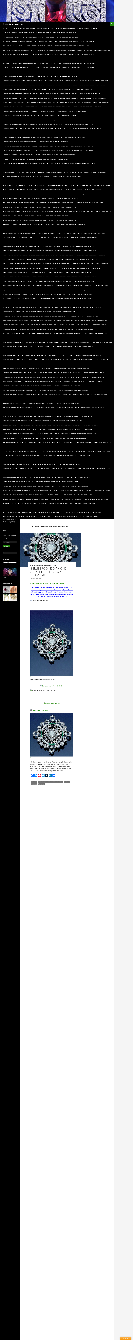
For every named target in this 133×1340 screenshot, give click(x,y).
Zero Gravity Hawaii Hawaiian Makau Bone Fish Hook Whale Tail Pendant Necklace (76, 516)
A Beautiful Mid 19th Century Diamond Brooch (47, 67)
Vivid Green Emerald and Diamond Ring (34, 507)
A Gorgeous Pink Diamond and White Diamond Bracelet (71, 111)
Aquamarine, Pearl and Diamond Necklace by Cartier (62, 207)
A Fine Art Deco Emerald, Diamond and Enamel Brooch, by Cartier (79, 67)
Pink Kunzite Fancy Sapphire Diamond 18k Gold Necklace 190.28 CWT (20, 429)
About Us (93, 172)
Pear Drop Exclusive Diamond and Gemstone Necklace (67, 420)
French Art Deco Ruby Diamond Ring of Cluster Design (17, 303)
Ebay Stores (102, 255)
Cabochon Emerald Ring (9, 237)
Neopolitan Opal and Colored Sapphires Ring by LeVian (17, 416)
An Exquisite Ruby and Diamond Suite (12, 198)
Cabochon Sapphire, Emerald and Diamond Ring (84, 237)
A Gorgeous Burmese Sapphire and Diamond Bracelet (17, 93)
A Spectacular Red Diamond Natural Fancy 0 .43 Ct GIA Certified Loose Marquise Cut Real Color (28, 163)
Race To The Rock (89, 429)
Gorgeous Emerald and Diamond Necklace (68, 337)
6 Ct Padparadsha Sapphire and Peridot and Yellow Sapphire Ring (44, 58)
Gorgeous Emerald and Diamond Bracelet (14, 337)
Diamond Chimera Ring (90, 250)
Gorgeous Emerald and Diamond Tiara (63, 346)
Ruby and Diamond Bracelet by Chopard (54, 438)
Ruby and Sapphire (67, 442)
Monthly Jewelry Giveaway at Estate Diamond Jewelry (89, 407)
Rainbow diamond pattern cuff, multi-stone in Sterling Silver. (19, 433)
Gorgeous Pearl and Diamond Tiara (55, 364)
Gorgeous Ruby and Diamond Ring (31, 368)
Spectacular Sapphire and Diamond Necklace (44, 464)
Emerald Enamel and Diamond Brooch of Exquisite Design (61, 276)
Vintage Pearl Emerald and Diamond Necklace (82, 503)
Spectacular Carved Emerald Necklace (41, 460)
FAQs (84, 290)
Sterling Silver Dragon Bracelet (11, 473)
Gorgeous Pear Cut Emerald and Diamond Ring (31, 364)
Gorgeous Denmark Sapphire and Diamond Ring (93, 324)
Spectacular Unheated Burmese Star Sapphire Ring (96, 468)
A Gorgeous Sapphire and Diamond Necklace (51, 124)
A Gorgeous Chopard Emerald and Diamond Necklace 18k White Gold (51, 93)
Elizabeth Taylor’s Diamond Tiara (89, 259)
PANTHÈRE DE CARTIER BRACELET (43, 420)
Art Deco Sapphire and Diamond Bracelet (57, 215)
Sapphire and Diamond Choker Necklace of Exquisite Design (18, 446)
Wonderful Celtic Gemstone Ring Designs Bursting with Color (19, 512)
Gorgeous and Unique (92, 316)
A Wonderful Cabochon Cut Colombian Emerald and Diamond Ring (64, 172)
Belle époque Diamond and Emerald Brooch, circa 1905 (48, 572)
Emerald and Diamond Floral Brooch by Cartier (56, 263)
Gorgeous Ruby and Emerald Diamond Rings (54, 368)
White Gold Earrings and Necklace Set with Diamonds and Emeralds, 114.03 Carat (86, 507)
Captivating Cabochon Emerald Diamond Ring (15, 242)
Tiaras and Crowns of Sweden (102, 490)
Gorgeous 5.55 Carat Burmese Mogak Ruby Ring (38, 311)
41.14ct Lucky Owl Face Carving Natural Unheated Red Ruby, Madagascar (74, 54)
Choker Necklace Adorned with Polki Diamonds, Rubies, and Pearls (47, 242)
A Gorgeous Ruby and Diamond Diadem (44, 115)
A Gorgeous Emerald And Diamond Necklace (14, 98)
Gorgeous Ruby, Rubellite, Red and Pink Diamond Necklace (43, 372)
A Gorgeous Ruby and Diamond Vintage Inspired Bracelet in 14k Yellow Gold (23, 120)
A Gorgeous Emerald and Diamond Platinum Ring (93, 98)
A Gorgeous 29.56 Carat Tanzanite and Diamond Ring (64, 76)
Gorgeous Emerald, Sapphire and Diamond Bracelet (32, 355)
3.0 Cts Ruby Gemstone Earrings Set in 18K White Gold (16, 54)
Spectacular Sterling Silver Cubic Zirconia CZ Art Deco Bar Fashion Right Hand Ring (59, 468)
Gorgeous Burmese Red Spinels (100, 320)
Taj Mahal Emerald (84, 473)
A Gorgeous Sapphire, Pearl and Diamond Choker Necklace (18, 128)
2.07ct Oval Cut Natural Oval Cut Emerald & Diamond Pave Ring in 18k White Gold (89, 50)
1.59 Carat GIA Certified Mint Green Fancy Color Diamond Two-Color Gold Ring (76, 28)
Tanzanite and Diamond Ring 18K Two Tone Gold (15, 477)
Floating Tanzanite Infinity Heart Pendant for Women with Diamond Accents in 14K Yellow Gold (66, 298)
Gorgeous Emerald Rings (9, 355)
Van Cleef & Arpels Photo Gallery (83, 494)
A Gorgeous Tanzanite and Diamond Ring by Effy (42, 133)
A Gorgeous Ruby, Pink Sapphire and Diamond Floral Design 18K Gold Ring (64, 120)
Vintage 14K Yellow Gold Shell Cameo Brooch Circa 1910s (65, 499)
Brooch (67, 781)
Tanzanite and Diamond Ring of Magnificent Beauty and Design (46, 477)
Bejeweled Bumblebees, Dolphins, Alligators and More (71, 224)
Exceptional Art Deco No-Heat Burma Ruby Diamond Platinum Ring (74, 285)
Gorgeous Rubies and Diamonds (11, 368)
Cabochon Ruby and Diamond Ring (27, 237)
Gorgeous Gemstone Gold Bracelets (61, 359)
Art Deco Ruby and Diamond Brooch (12, 215)
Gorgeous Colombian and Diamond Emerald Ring (16, 324)
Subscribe (6, 546)
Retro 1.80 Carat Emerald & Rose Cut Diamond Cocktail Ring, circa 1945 (79, 433)
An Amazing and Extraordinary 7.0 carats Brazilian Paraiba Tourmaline (89, 181)
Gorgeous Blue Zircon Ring (82, 320)
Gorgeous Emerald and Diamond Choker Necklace (41, 337)
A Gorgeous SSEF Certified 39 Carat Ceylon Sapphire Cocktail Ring (53, 128)
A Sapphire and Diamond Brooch (59, 146)
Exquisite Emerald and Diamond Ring (70, 290)
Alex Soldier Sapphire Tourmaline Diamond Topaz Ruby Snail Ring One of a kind (60, 176)
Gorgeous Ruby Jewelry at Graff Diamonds (14, 372)
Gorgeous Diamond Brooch (10, 329)
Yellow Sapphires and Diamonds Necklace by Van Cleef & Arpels (36, 516)
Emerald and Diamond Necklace (80, 263)
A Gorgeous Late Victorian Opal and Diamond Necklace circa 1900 (20, 106)
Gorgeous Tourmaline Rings (94, 381)
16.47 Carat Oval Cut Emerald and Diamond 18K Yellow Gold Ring (20, 41)
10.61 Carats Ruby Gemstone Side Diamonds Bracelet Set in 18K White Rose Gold (56, 32)
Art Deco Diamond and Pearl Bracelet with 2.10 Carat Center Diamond (21, 211)
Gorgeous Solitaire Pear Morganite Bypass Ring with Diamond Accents (42, 381)
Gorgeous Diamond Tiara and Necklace (13, 333)
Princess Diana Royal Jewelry (65, 429)
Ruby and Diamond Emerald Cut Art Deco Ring (15, 442)
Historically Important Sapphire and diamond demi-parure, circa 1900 (21, 394)
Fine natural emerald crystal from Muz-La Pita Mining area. (50, 294)
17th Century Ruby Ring (45, 41)
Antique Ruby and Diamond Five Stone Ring (35, 207)
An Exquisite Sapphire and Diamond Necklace (69, 198)
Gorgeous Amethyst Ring (77, 316)
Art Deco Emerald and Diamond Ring (51, 211)
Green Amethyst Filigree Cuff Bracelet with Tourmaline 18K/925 (19, 390)
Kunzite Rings (50, 403)
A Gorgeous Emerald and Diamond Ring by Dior (38, 102)
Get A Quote (6, 307)
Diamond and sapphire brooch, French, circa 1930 (68, 250)
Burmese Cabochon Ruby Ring (47, 233)
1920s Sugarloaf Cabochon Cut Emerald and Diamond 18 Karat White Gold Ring (24, 45)
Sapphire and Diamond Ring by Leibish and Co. (82, 446)
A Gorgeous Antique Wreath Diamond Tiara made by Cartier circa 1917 (21, 89)
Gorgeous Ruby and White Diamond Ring (78, 368)
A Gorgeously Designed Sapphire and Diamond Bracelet (53, 141)
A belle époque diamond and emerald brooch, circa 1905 (48, 583)
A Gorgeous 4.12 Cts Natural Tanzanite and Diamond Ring (95, 80)
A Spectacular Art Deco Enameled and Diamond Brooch (17, 150)
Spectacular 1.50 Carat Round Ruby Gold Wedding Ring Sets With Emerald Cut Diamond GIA (67, 455)
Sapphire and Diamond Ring (44, 446)
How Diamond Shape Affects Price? (51, 394)
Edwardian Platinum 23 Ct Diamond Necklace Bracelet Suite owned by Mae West (24, 259)
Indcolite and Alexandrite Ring (99, 394)
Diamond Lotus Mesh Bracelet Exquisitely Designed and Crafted (37, 255)
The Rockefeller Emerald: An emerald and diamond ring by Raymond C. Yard (23, 486)
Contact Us (65, 246)
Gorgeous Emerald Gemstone (74, 351)
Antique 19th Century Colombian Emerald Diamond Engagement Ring (54, 202)
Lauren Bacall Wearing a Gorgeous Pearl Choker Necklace (18, 407)
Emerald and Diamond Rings (39, 272)
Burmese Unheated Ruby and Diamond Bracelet (69, 233)
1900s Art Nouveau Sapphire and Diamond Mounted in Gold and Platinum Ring (74, 41)
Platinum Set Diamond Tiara (47, 429)
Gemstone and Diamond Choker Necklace (45, 303)
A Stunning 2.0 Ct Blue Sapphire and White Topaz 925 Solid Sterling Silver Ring (50, 167)
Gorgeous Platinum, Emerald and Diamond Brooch (99, 364)
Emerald (41, 784)
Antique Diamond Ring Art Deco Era (12, 207)
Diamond (34, 784)
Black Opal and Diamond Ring (77, 228)
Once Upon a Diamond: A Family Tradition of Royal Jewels (78, 416)
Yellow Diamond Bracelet (10, 516)
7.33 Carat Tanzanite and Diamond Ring (99, 58)
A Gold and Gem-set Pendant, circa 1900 (13, 72)
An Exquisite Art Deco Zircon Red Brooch (14, 189)
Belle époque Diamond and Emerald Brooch (43, 565)
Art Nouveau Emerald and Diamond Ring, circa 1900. (62, 220)
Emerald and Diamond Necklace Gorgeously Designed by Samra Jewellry (22, 268)
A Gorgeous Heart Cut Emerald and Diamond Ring (95, 102)
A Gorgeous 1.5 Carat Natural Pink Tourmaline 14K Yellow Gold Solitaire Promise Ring (25, 76)
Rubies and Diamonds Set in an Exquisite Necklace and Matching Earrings (22, 438)
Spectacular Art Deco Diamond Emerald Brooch (16, 460)
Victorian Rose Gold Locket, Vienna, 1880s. (37, 499)
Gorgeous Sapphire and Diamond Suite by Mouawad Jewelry (64, 377)
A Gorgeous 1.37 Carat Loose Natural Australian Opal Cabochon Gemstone (45, 72)
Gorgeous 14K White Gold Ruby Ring (48, 307)
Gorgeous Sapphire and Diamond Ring (71, 372)
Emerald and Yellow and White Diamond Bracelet (16, 276)
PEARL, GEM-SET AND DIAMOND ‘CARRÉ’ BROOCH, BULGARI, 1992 (18, 425)
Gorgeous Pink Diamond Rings (75, 364)
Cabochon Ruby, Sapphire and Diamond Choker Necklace (54, 237)
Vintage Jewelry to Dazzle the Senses (58, 503)
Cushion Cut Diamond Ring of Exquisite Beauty (82, 246)
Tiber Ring (5, 494)
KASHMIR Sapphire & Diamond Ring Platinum (84, 399)
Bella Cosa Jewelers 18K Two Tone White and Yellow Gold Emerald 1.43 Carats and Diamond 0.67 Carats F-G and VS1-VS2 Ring (35, 228)
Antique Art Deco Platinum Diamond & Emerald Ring (89, 202)
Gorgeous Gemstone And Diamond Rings (38, 359)
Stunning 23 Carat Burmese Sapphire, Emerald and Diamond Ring (39, 473)
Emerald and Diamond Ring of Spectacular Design (16, 272)
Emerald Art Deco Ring (38, 276)
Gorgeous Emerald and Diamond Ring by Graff (15, 346)
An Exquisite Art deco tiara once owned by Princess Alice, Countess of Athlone (92, 185)
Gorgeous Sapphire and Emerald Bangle (93, 377)
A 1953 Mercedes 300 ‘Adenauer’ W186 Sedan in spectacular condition (77, 63)
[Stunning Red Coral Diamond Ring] (13, 589)
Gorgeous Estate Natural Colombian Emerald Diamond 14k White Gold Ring (81, 355)
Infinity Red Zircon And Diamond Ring (13, 399)
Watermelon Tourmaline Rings (54, 507)
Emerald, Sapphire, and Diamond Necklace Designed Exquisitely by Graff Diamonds (49, 281)
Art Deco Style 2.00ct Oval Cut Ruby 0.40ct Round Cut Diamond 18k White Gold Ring (24, 220)
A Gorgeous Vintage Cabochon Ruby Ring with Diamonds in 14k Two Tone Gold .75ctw (79, 133)
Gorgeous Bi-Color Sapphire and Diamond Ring (15, 320)
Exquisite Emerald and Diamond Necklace (14, 290)
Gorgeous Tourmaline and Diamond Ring (74, 381)
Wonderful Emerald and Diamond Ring (48, 512)
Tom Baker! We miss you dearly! (18, 494)
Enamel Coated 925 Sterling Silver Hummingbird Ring (16, 285)
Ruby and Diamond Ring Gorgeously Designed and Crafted (44, 442)
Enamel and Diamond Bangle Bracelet (84, 281)
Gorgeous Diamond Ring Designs (84, 329)
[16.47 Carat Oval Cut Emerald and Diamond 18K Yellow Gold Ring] (6, 597)
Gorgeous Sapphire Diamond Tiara (12, 381)
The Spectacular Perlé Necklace (79, 486)
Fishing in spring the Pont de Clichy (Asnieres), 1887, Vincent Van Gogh (21, 298)
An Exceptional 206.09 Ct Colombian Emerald (14, 185)
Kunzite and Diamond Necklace (36, 403)
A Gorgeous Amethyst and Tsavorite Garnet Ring (92, 85)
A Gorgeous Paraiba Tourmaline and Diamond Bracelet (86, 106)
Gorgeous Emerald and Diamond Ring (13, 342)
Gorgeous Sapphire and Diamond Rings (35, 377)
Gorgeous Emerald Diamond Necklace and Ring (51, 351)
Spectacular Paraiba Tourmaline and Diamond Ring (16, 464)
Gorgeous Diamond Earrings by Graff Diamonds (33, 329)
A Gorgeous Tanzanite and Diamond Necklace (15, 133)
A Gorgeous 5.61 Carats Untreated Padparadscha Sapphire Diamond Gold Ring (23, 85)
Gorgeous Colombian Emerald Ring (69, 324)
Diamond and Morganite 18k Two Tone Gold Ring (40, 250)
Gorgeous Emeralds (53, 355)
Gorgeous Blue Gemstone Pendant (63, 320)
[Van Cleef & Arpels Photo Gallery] (6, 589)
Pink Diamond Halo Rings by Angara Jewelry (69, 425)
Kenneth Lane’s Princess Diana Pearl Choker (14, 403)
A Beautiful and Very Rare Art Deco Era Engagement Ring (17, 67)
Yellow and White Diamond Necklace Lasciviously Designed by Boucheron (81, 512)
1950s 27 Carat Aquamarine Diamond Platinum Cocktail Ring (18, 50)
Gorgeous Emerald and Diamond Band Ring (96, 333)
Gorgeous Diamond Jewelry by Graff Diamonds (60, 329)
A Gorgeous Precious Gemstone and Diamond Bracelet (17, 115)
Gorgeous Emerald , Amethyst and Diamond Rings (39, 333)
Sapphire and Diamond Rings (103, 446)
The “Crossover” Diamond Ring (83, 477)
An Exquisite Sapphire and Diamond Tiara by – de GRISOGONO (18, 202)
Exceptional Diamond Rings (101, 285)
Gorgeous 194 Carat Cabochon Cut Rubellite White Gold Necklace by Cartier (80, 307)
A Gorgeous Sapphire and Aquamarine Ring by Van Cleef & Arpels (20, 124)
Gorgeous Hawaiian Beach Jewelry (82, 359)
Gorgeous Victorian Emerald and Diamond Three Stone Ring (36, 385)
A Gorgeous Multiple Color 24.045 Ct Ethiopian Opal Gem (55, 106)
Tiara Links (88, 490)
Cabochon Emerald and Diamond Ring (94, 233)
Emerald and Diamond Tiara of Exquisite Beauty (78, 272)
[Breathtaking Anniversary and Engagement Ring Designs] (13, 597)
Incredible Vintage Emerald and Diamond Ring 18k (76, 394)
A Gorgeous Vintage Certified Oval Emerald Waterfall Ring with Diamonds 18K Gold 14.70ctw (27, 137)
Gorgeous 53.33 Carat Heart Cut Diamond (64, 311)
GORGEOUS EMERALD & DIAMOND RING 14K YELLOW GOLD (68, 333)
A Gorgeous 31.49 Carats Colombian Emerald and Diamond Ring (61, 80)
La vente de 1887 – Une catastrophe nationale (68, 403)
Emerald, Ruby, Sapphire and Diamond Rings (14, 281)
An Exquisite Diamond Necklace (74, 189)
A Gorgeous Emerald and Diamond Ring (13, 102)
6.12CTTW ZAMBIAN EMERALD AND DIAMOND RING (75, 58)
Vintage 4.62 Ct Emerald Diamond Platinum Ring (95, 499)
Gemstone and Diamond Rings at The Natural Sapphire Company (75, 303)
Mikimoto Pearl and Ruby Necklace (46, 407)
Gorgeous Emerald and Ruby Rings (84, 346)
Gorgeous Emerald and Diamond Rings (40, 346)
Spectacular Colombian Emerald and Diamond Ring (68, 460)
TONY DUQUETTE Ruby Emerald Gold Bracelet (40, 494)
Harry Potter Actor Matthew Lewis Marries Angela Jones (73, 390)
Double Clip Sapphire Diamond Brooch (86, 255)
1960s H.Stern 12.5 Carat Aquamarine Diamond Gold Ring (51, 50)
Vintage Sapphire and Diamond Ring (12, 507)
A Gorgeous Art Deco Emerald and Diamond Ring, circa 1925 (57, 89)
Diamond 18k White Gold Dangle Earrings (14, 250)
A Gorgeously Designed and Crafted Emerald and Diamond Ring (19, 141)
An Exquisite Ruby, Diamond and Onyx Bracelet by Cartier (39, 198)
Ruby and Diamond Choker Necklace (76, 438)
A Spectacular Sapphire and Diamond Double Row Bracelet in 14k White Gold (75, 163)
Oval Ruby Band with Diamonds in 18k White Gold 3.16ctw (18, 420)
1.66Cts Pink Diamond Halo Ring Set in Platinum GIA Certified (18, 32)
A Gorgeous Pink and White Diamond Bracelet (43, 111)
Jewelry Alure (28, 399)
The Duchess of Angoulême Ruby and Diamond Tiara (46, 481)
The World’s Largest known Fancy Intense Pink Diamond (68, 490)
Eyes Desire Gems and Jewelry (14, 24)
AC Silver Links (101, 172)
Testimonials (69, 477)
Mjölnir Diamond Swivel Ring (65, 407)
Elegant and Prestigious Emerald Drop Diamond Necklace (62, 259)
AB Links (86, 172)
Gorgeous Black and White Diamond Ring (41, 320)
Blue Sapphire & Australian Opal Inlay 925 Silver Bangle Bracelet (20, 233)
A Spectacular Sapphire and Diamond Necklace (15, 167)
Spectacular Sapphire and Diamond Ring (69, 464)
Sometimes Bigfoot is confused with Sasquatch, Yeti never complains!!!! (22, 455)
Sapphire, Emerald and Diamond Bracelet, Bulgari (53, 451)
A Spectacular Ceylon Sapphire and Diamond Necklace (79, 150)
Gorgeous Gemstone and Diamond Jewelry (14, 359)
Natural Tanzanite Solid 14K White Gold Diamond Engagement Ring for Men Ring (80, 412)
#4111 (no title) (6, 28)
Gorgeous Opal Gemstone (9, 364)
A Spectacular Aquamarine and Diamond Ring (82, 146)
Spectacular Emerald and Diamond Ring (94, 460)
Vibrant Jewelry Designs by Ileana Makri (13, 499)
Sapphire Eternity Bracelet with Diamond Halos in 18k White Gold (20, 451)
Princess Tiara (79, 429)
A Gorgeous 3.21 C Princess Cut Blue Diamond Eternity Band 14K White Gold (22, 80)
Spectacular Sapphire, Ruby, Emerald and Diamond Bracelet (18, 468)
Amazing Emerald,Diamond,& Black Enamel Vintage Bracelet (18, 181)
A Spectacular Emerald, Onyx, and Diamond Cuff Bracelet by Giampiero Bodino (56, 154)
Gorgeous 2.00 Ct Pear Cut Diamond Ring (13, 311)
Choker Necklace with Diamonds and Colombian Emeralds (83, 242)
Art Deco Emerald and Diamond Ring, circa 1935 (76, 211)
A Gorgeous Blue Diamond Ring (84, 89)
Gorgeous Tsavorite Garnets (10, 385)
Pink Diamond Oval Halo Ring (90, 425)
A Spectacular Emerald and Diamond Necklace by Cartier (18, 154)
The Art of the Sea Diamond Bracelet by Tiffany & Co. (16, 481)
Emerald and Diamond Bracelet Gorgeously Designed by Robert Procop (22, 263)
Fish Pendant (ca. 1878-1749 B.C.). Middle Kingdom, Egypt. (83, 294)
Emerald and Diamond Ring (51, 268)
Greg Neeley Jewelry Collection (47, 390)
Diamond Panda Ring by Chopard (64, 255)
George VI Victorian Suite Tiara (102, 303)
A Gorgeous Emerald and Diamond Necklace (40, 98)
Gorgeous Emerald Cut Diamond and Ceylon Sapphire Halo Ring (20, 351)
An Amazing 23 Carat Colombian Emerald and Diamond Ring (52, 181)
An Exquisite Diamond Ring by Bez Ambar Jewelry (15, 194)
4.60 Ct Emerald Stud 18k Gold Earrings (43, 54)
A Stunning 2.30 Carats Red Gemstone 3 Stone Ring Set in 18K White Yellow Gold (23, 172)
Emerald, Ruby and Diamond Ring (87, 276)
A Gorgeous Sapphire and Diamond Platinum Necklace (79, 124)
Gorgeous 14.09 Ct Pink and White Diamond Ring (23, 307)
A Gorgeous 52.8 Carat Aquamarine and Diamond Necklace (61, 85)
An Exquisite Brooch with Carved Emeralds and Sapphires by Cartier (45, 189)
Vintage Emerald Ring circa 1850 (11, 503)
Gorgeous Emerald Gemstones (93, 351)
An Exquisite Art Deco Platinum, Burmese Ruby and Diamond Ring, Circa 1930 (32, 28)
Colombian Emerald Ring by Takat (51, 246)
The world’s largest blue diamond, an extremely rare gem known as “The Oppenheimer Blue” (27, 490)
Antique (34, 781)
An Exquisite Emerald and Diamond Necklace (42, 194)
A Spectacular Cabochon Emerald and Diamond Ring (49, 150)
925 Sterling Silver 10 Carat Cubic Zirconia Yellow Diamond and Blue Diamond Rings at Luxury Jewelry (30, 63)
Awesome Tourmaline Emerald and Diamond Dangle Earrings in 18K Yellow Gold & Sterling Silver (28, 224)
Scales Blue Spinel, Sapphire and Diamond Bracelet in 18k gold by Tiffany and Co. (89, 451)
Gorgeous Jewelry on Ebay (101, 359)
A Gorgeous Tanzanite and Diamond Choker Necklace (87, 128)
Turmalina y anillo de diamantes (63, 494)
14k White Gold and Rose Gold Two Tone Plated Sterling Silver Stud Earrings (23, 37)
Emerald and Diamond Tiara (56, 272)
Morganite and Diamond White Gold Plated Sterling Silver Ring (40, 412)
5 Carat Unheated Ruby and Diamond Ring (13, 58)
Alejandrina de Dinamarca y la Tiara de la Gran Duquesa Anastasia (20, 176)
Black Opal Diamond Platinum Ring (97, 228)
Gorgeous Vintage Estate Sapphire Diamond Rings (67, 385)
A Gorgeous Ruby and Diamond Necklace (67, 115)
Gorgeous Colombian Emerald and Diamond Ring (44, 324)
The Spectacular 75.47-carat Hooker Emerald (57, 486)
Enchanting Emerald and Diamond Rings (43, 285)
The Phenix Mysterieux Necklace (70, 481)
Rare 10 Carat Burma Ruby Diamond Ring (48, 433)
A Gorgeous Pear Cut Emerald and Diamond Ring (15, 111)
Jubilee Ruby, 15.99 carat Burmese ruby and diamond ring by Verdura (53, 399)
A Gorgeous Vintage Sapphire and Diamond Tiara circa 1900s (69, 137)
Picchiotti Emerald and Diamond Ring (45, 425)
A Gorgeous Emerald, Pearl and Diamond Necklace (66, 102)
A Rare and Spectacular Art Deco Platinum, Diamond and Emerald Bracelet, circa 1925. (25, 146)
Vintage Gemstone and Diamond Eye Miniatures (34, 503)
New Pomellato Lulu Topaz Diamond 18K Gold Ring (47, 416)
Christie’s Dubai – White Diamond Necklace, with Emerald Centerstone (21, 246)
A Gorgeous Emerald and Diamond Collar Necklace (86, 93)
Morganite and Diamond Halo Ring (12, 412)
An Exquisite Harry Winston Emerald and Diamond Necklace (96, 194)
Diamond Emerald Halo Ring (10, 255)
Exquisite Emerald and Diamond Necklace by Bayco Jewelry (43, 290)
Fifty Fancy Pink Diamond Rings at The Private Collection (18, 294)
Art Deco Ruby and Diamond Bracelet (101, 211)
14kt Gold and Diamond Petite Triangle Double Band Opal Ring (62, 37)
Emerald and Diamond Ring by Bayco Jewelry (89, 268)
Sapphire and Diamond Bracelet (83, 442)
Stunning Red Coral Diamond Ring (67, 473)
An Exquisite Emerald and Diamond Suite (67, 194)
